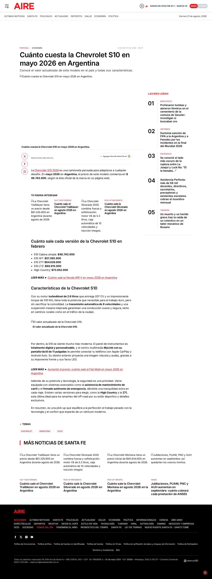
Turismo (123, 523)
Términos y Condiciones (103, 550)
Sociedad (27, 527)
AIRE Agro (176, 520)
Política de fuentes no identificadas (69, 544)
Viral (134, 523)
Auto (60, 431)
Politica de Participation (188, 544)
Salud (88, 16)
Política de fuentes (95, 544)
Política (113, 16)
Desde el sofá (69, 523)
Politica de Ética (44, 544)
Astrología (147, 523)
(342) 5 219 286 (21, 562)
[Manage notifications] (205, 572)
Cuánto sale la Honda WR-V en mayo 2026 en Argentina (82, 277)
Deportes (76, 16)
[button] (6, 6)
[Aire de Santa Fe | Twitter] (20, 536)
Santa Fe (32, 16)
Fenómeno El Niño (66, 527)
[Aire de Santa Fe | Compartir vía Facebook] (24, 164)
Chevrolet (26, 431)
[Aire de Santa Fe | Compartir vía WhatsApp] (24, 171)
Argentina (44, 431)
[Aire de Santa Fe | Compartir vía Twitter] (24, 156)
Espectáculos (22, 523)
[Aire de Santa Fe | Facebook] (15, 536)
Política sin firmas (113, 544)
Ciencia (163, 520)
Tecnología (108, 523)
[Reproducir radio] (142, 6)
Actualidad (61, 16)
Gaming (161, 523)
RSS (118, 550)
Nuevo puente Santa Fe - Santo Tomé (167, 527)
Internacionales (146, 520)
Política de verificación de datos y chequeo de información (149, 544)
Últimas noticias (14, 16)
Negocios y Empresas (181, 523)
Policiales (46, 16)
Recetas (53, 523)
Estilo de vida (89, 523)
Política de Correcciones (24, 544)
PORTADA (24, 48)
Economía (100, 16)
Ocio (16, 527)
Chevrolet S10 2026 (46, 170)
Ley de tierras (133, 527)
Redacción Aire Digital (42, 158)
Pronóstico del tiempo (94, 527)
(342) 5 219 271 (151, 559)
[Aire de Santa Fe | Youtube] (31, 536)
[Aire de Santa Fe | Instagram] (26, 536)
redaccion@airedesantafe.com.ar (44, 562)
